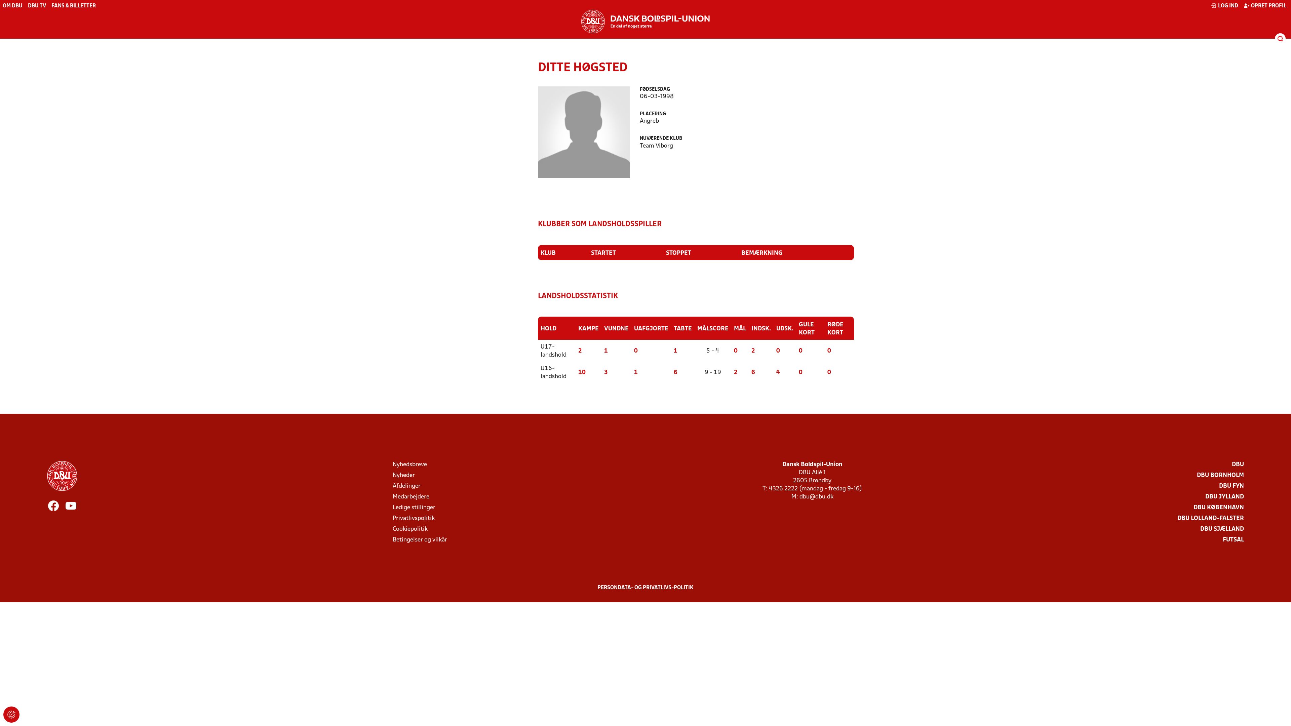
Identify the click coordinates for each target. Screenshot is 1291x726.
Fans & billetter (73, 6)
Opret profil (1268, 6)
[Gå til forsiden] (645, 21)
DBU (1238, 465)
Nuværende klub (661, 138)
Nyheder (404, 475)
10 (582, 372)
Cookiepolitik (410, 529)
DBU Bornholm (1220, 475)
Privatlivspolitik (414, 518)
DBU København (1219, 508)
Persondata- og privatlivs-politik (645, 588)
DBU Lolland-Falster (1210, 518)
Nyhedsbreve (410, 465)
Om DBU (13, 6)
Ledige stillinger (414, 508)
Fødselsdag (655, 89)
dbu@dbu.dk (816, 497)
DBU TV (37, 6)
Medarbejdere (411, 497)
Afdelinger (407, 486)
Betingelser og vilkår (420, 540)
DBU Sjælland (1222, 529)
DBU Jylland (1224, 497)
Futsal (1233, 540)
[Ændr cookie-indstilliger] (11, 715)
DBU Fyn (1231, 486)
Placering (653, 114)
